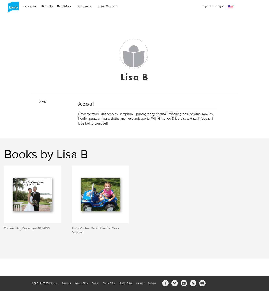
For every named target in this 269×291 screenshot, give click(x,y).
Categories (29, 6)
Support (140, 283)
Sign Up (207, 6)
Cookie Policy (125, 283)
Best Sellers (64, 6)
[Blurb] (12, 8)
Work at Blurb (81, 283)
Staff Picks (47, 6)
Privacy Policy (109, 283)
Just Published (83, 6)
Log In (220, 6)
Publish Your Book (107, 6)
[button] (230, 6)
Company (66, 283)
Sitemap (152, 283)
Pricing (95, 283)
